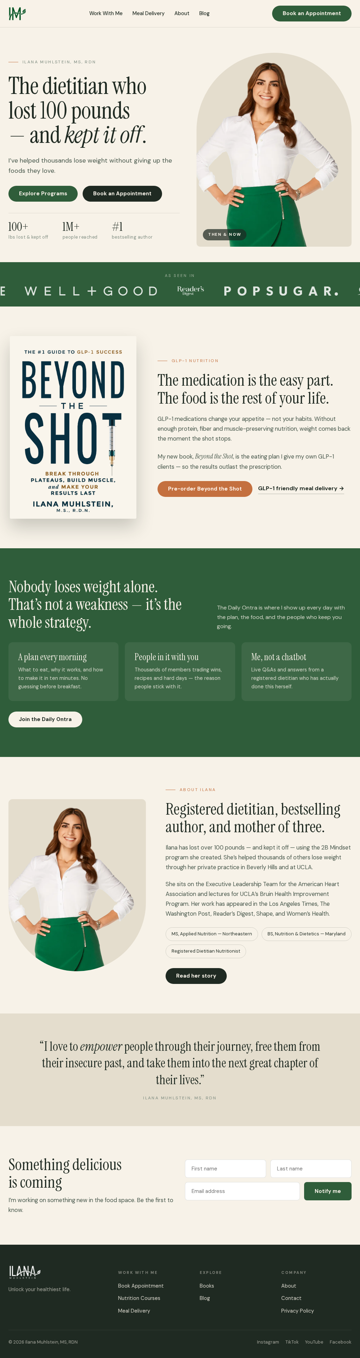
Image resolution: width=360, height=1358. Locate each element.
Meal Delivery (149, 13)
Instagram (268, 1342)
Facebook (341, 1342)
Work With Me (106, 13)
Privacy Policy (297, 1311)
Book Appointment (141, 1286)
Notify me (328, 1191)
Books (207, 1286)
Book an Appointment (312, 13)
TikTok (292, 1342)
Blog (204, 13)
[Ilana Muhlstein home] (17, 14)
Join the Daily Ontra (45, 719)
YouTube (314, 1342)
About (181, 13)
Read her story (196, 975)
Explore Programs (43, 193)
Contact (291, 1298)
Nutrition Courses (139, 1298)
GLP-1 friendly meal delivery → (301, 488)
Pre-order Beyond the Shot (205, 488)
